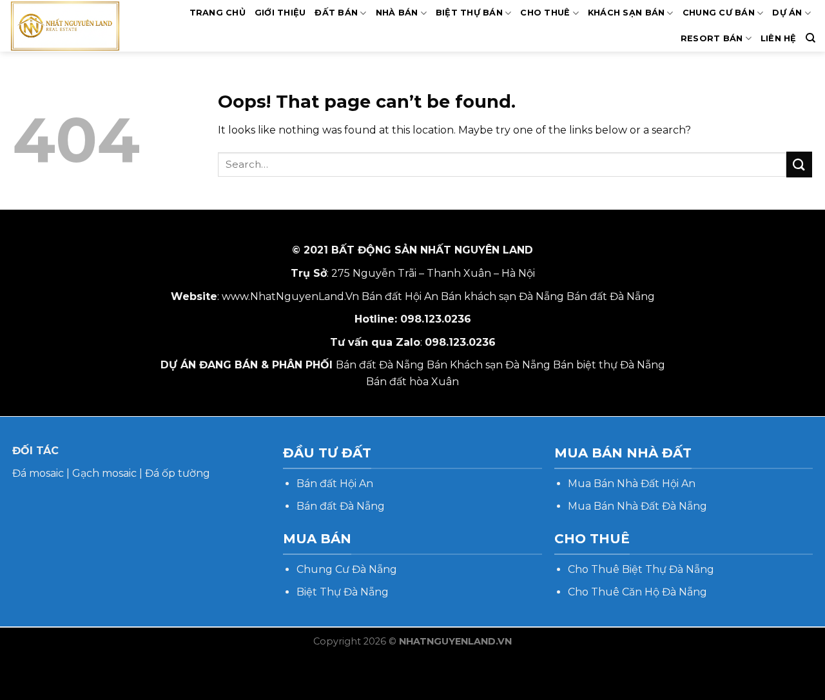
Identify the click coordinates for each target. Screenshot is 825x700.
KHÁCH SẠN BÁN (626, 12)
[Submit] (799, 164)
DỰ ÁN (787, 12)
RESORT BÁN (712, 38)
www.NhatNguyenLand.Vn (290, 296)
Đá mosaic (38, 473)
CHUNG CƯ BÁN (719, 12)
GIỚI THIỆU (280, 12)
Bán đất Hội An (400, 296)
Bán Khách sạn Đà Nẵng (488, 365)
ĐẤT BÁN (336, 12)
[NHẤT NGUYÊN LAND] (78, 26)
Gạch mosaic (104, 473)
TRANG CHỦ (217, 12)
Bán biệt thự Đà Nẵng (609, 365)
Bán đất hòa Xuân (412, 381)
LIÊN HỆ (779, 38)
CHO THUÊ (545, 12)
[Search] (810, 38)
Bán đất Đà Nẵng (611, 296)
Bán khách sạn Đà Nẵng (502, 296)
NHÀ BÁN (397, 12)
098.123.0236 (435, 319)
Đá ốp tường (177, 473)
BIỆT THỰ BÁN (469, 12)
